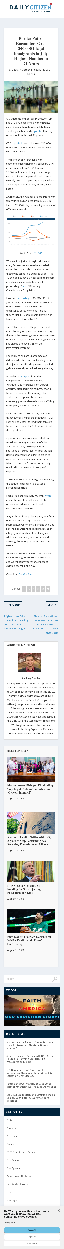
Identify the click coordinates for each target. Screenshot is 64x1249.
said (24, 286)
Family (10, 1144)
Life (8, 1192)
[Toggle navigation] (57, 56)
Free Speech (13, 1168)
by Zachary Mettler (20, 69)
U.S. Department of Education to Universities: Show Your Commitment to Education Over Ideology (29, 1072)
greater (38, 131)
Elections (11, 1136)
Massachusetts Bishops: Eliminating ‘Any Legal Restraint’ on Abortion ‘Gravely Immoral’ (29, 1044)
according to (25, 298)
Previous (14, 605)
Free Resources (14, 1160)
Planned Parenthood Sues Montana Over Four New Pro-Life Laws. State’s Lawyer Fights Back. (45, 624)
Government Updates (18, 1176)
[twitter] (29, 589)
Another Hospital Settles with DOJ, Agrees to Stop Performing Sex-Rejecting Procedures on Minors (30, 1058)
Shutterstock (25, 574)
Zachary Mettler (31, 678)
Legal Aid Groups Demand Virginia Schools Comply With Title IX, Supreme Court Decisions (30, 1097)
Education (12, 1128)
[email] (43, 589)
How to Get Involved (17, 1184)
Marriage (11, 1200)
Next (50, 605)
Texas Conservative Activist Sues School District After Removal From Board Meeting (31, 1085)
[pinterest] (33, 589)
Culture (31, 73)
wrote (48, 495)
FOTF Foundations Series (20, 1152)
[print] (48, 589)
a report (25, 376)
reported (17, 143)
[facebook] (24, 589)
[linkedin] (38, 589)
